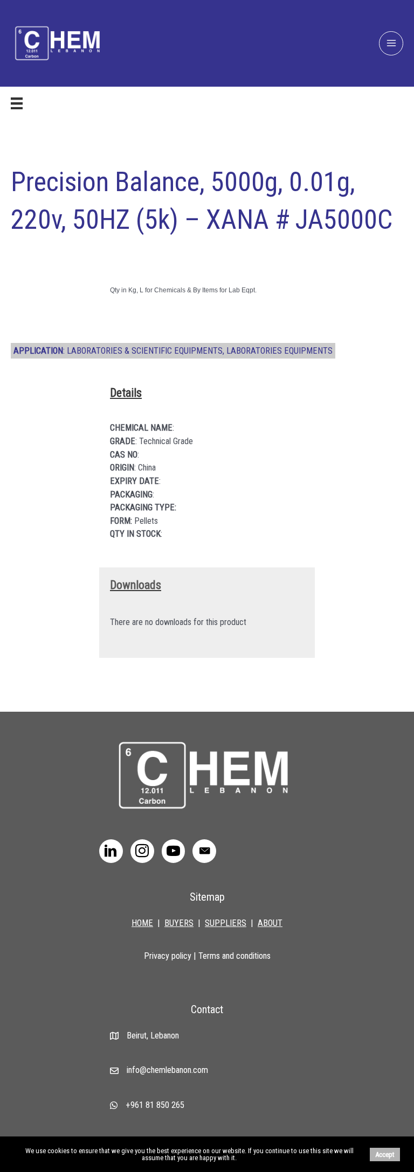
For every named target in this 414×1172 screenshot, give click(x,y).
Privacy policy (167, 956)
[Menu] (16, 103)
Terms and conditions (234, 956)
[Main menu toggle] (391, 43)
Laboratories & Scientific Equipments (145, 351)
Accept (385, 1154)
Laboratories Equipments (279, 351)
